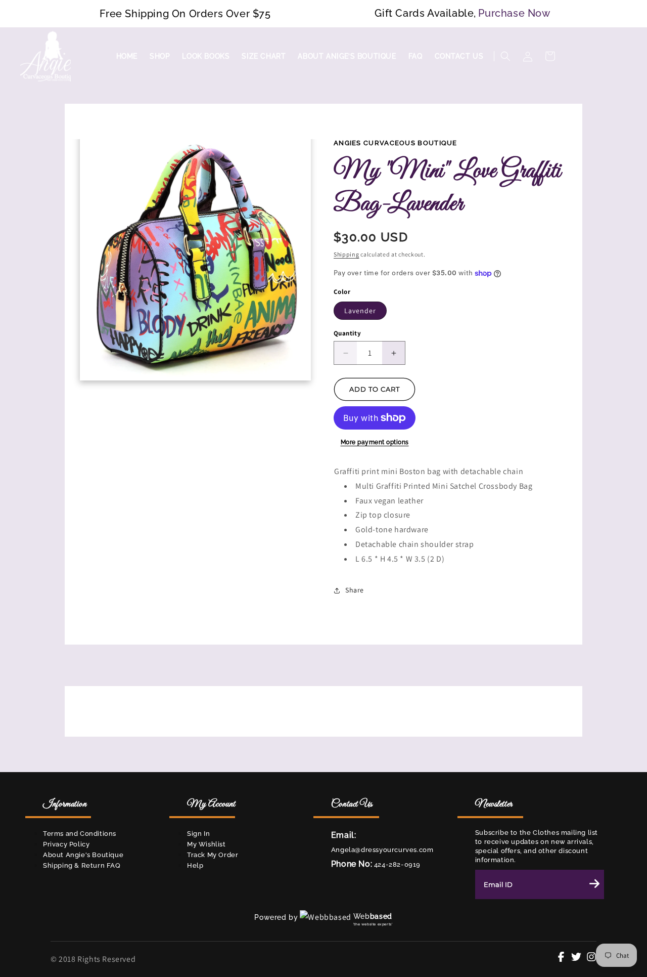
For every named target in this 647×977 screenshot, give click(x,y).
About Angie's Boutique (83, 855)
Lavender (360, 310)
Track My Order (212, 855)
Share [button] (354, 589)
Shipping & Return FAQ (82, 865)
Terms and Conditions (79, 833)
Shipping (346, 254)
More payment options (375, 442)
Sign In (198, 833)
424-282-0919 (396, 864)
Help (195, 865)
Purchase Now (514, 13)
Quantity (347, 333)
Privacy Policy (66, 844)
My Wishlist (206, 844)
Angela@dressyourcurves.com (382, 850)
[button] (505, 56)
